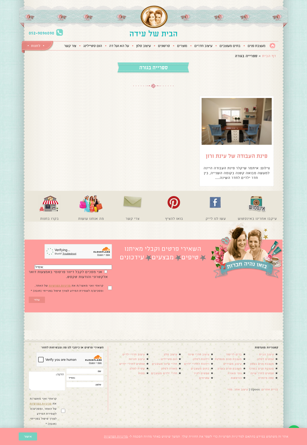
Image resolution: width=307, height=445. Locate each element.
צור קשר (70, 46)
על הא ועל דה (119, 46)
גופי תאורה (235, 373)
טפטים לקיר (201, 373)
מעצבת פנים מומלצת (228, 359)
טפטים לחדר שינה (262, 373)
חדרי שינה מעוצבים (164, 364)
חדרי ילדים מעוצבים (164, 373)
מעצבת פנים (256, 46)
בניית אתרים (270, 389)
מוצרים (182, 46)
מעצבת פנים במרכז (261, 368)
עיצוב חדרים (203, 46)
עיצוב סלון (143, 46)
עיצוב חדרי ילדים (133, 354)
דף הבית (269, 55)
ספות (141, 373)
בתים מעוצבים (230, 46)
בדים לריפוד (234, 354)
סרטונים (164, 46)
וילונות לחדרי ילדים (196, 364)
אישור (28, 436)
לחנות (35, 45)
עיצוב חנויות (137, 359)
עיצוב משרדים (232, 364)
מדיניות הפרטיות (60, 285)
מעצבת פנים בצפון (262, 364)
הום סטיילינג (92, 46)
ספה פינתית (266, 378)
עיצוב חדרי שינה (198, 354)
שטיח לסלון (137, 368)
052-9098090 (41, 33)
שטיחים (204, 378)
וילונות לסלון (201, 359)
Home (272, 46)
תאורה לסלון (169, 368)
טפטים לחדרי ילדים (132, 364)
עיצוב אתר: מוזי (237, 389)
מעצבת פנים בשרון (230, 368)
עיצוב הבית (266, 354)
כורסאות (236, 378)
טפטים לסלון (265, 359)
